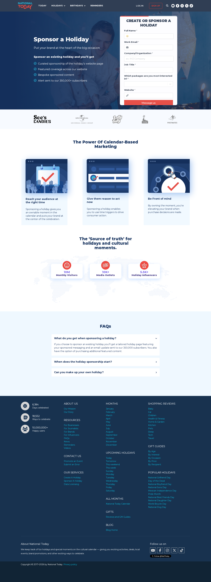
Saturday (110, 490)
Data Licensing (71, 484)
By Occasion (154, 458)
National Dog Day (157, 507)
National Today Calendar (118, 503)
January (110, 408)
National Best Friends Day (161, 497)
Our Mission (70, 408)
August (109, 431)
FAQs (66, 438)
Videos (67, 448)
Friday (109, 487)
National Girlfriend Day (159, 477)
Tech (150, 435)
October (110, 438)
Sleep (151, 431)
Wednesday (112, 481)
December (111, 445)
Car (149, 412)
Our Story (68, 412)
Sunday (109, 471)
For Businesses (71, 425)
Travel (151, 438)
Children (152, 415)
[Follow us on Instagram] (182, 5)
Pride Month (154, 494)
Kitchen (152, 425)
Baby (150, 408)
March (109, 415)
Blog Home (112, 530)
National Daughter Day (159, 500)
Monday (110, 474)
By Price (152, 461)
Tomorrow (111, 461)
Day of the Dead (156, 481)
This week (111, 467)
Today (42, 6)
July (108, 428)
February (110, 412)
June (108, 425)
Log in (140, 5)
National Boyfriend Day (159, 484)
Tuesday (110, 477)
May (108, 422)
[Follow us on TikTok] (191, 5)
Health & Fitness (156, 418)
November (111, 441)
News (67, 441)
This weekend (113, 464)
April (108, 418)
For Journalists (71, 428)
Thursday (110, 484)
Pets (150, 428)
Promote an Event (73, 461)
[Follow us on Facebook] (177, 5)
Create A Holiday (72, 477)
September (111, 435)
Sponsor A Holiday (73, 481)
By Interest (153, 454)
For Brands (69, 431)
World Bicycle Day (157, 503)
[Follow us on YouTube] (173, 5)
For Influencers (71, 435)
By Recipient (154, 464)
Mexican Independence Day (162, 490)
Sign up (155, 5)
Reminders (96, 6)
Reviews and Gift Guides (118, 517)
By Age (152, 451)
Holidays (57, 6)
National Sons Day (157, 487)
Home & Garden (156, 422)
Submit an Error (72, 464)
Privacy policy (70, 564)
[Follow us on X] (186, 5)
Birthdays (76, 6)
